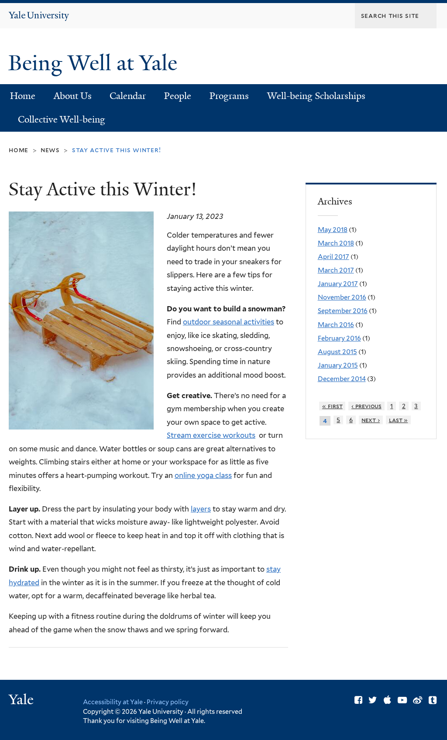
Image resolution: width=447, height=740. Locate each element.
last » (398, 419)
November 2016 (342, 297)
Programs (229, 96)
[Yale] (22, 700)
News (50, 150)
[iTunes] (387, 700)
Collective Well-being (61, 119)
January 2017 (338, 284)
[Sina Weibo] (417, 700)
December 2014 (342, 379)
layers (201, 509)
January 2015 (338, 365)
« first (332, 405)
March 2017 (336, 270)
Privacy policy (168, 702)
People (177, 96)
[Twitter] (372, 700)
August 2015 (337, 352)
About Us (73, 96)
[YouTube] (402, 700)
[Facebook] (358, 700)
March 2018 (336, 243)
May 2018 (332, 230)
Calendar (128, 96)
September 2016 (343, 311)
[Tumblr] (433, 700)
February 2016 (339, 338)
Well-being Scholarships (316, 96)
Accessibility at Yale (113, 702)
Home (22, 96)
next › (370, 419)
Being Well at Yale (95, 63)
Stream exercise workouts (211, 435)
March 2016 (336, 325)
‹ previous (366, 405)
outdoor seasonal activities (228, 321)
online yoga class (203, 475)
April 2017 (333, 257)
